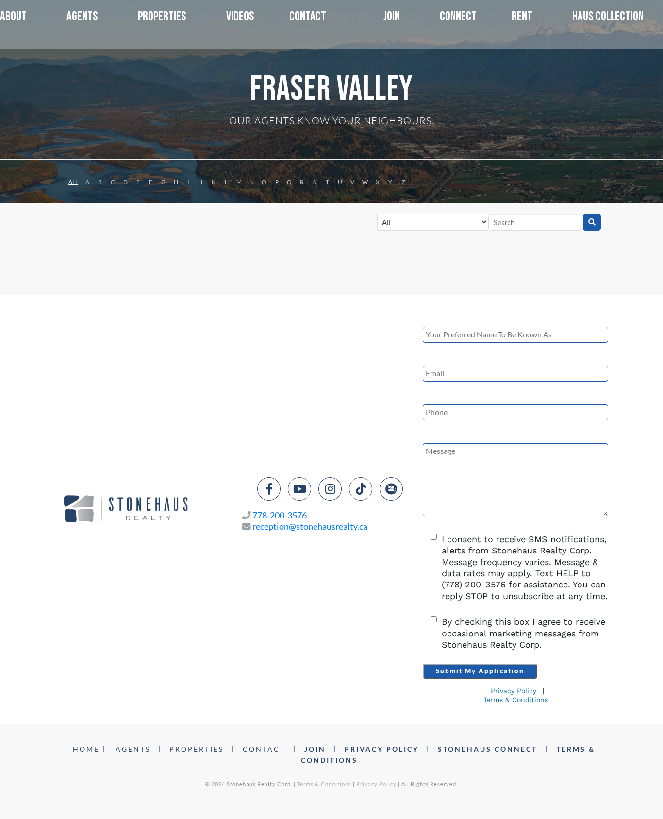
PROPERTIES (196, 749)
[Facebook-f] (269, 489)
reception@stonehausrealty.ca (309, 526)
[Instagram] (330, 489)
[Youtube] (299, 489)
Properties (162, 16)
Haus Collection (608, 17)
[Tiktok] (360, 489)
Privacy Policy (513, 691)
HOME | (89, 749)
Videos (240, 17)
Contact (307, 17)
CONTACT (264, 749)
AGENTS (133, 749)
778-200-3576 (279, 515)
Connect (458, 17)
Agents (82, 16)
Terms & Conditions (515, 699)
